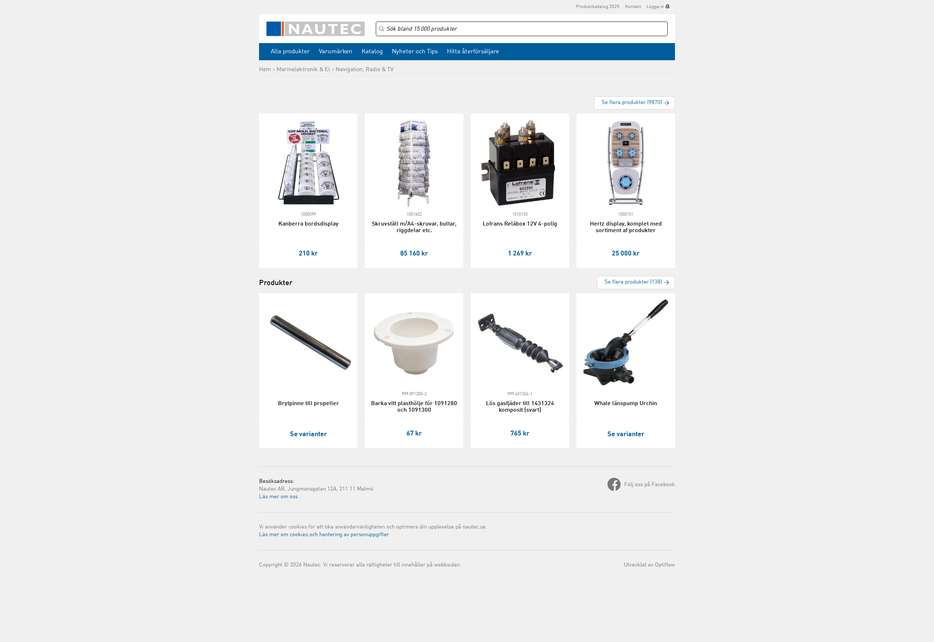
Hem (265, 70)
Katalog (372, 52)
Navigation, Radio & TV (365, 70)
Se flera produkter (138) (633, 282)
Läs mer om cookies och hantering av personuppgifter (324, 535)
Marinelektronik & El (303, 70)
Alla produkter (290, 52)
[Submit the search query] (381, 28)
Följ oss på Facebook (649, 485)
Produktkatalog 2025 (598, 6)
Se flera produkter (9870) (632, 102)
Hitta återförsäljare (473, 52)
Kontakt (633, 6)
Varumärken (335, 52)
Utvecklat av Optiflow (649, 565)
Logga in (655, 6)
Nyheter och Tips (415, 52)
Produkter (276, 283)
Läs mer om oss (278, 497)
